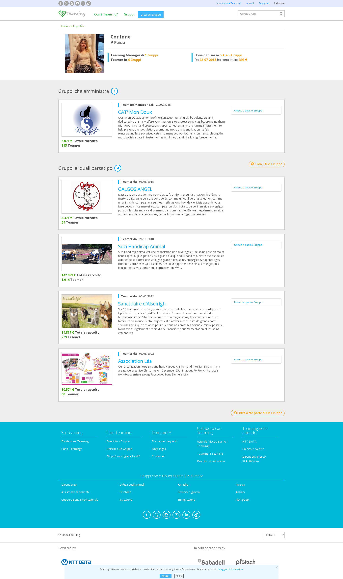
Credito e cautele (253, 449)
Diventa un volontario (211, 461)
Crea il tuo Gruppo (268, 164)
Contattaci (158, 456)
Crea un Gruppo (151, 14)
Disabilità (125, 492)
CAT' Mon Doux (135, 112)
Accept (165, 575)
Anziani (240, 492)
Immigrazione (186, 499)
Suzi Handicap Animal (141, 246)
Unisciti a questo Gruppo (248, 110)
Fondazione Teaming (75, 441)
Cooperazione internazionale (79, 499)
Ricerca (240, 484)
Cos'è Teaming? (106, 14)
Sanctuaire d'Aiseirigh (142, 303)
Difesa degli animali (132, 484)
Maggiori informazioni (231, 569)
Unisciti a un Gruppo (119, 449)
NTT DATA (249, 441)
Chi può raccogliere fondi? (123, 456)
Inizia (64, 26)
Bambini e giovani (188, 492)
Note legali (159, 449)
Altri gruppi (242, 499)
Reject (179, 575)
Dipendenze (69, 484)
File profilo (77, 26)
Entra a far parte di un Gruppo (259, 413)
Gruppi (129, 14)
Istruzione (125, 499)
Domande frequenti (164, 441)
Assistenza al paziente (75, 492)
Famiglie (182, 484)
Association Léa (135, 361)
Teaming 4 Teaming (210, 453)
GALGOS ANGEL (135, 189)
